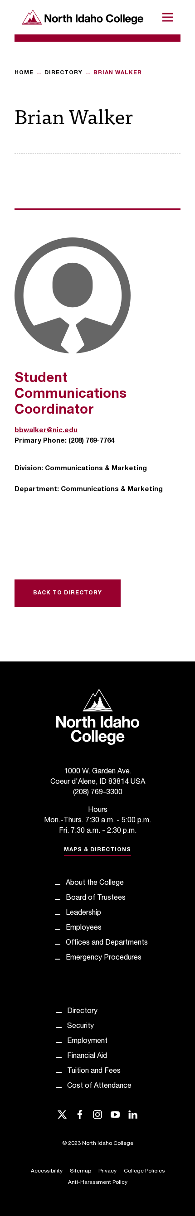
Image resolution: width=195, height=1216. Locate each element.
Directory (63, 73)
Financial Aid (87, 1056)
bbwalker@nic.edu (46, 430)
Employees (84, 928)
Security (80, 1026)
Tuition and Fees (94, 1071)
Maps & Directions (97, 850)
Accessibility (47, 1171)
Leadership (83, 913)
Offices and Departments (107, 943)
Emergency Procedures (103, 958)
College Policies (144, 1171)
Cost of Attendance (99, 1086)
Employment (87, 1041)
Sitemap (80, 1171)
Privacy (107, 1171)
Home (24, 73)
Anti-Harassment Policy (97, 1182)
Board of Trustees (96, 898)
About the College (95, 883)
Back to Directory (67, 593)
